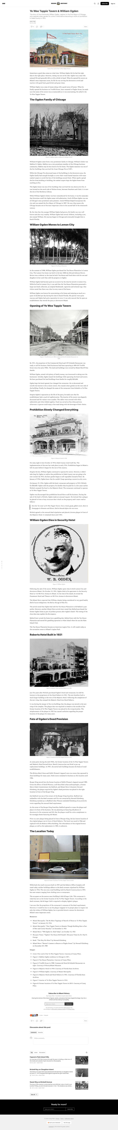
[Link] (27, 99)
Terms (62, 1118)
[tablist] (37, 1032)
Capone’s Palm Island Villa (39, 1057)
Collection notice (69, 1118)
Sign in (113, 3)
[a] (81, 1060)
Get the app (67, 1122)
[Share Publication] (98, 3)
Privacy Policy (71, 1009)
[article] (59, 1060)
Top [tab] (32, 1052)
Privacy (57, 1118)
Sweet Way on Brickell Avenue (41, 1082)
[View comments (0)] (37, 26)
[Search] (94, 3)
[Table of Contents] (2, 565)
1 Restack (46, 1015)
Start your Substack (54, 1122)
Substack (51, 1126)
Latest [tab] (35, 1052)
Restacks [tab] (40, 1032)
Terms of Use (67, 1007)
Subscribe (105, 3)
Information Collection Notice (58, 1009)
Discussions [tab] (42, 1052)
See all (33, 1094)
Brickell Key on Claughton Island (42, 1069)
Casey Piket (33, 21)
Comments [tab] (33, 1032)
